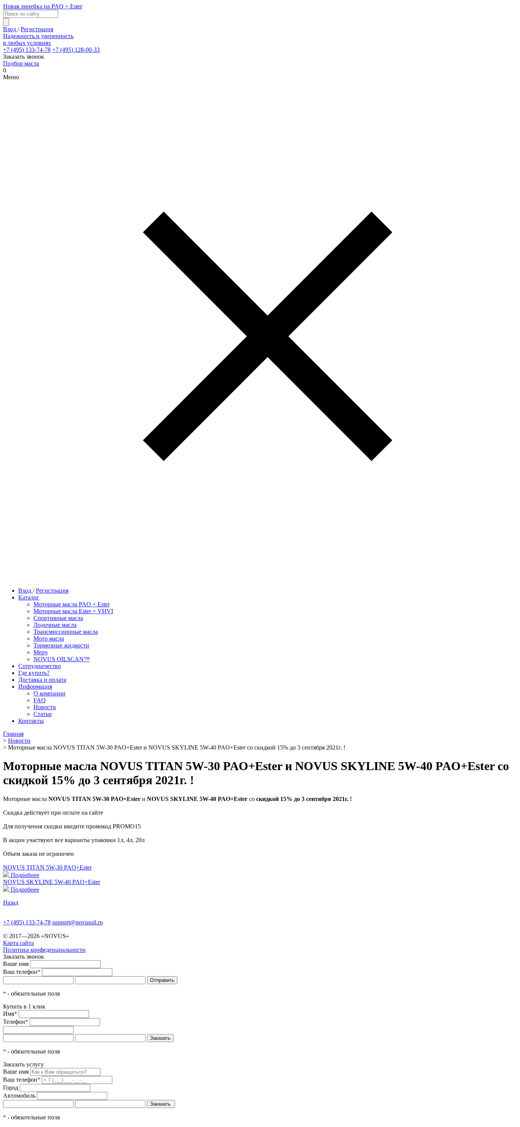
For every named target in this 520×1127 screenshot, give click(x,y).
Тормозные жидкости (61, 645)
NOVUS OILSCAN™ (61, 659)
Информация (35, 686)
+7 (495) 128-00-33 (76, 49)
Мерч (40, 652)
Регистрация (37, 29)
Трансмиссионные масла (65, 631)
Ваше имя (16, 964)
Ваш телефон (21, 972)
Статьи (42, 714)
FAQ (39, 700)
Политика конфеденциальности (44, 949)
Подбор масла (21, 63)
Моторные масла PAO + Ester (71, 604)
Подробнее (25, 875)
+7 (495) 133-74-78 (27, 49)
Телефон (15, 1021)
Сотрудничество (39, 666)
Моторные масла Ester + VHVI (73, 611)
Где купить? (33, 673)
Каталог (28, 597)
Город (10, 1087)
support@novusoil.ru (77, 922)
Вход (10, 29)
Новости (44, 707)
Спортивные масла (58, 618)
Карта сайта (18, 943)
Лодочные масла (55, 625)
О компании (49, 693)
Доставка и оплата (42, 679)
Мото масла (48, 638)
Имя (10, 1013)
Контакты (31, 721)
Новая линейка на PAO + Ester (42, 6)
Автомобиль (19, 1095)
